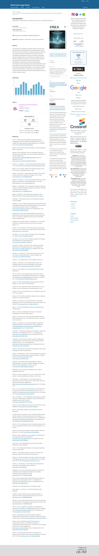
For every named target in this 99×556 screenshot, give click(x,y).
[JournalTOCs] (78, 109)
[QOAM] (78, 111)
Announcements (35, 7)
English (72, 216)
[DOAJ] (78, 71)
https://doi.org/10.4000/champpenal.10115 (25, 277)
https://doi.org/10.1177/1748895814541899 (22, 503)
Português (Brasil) (74, 220)
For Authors (72, 206)
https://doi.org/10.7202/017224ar (20, 334)
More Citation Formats (55, 76)
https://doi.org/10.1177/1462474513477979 (36, 518)
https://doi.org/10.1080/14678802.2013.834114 (23, 366)
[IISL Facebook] (76, 15)
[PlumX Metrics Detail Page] (15, 109)
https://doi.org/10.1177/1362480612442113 (22, 191)
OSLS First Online (14, 7)
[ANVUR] (78, 97)
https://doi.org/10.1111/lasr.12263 (20, 231)
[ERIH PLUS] (78, 95)
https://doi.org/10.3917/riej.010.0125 (20, 344)
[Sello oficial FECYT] (78, 33)
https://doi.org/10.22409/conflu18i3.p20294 (22, 402)
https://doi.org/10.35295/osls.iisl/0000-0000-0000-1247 (27, 35)
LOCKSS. (75, 132)
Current (22, 7)
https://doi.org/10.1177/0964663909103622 (22, 497)
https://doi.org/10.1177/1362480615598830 (30, 536)
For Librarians (73, 208)
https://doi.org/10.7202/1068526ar (20, 438)
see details (27, 110)
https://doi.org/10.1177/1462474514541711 (29, 304)
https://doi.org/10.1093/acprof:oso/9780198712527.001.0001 (31, 165)
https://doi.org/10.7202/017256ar (27, 143)
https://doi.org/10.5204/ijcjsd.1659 (20, 208)
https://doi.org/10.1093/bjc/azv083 (20, 248)
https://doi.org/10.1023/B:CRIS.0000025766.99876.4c (24, 157)
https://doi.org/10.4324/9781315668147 (29, 406)
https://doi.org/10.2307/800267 (19, 467)
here (81, 133)
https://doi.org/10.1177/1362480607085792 (22, 176)
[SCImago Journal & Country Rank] (78, 78)
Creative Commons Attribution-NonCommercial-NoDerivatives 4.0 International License (57, 108)
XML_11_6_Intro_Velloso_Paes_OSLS (58, 55)
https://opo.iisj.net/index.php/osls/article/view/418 (24, 384)
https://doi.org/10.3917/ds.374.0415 (28, 392)
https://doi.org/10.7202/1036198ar (20, 528)
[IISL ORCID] (83, 15)
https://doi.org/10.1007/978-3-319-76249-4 (31, 266)
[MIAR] (78, 83)
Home (13, 11)
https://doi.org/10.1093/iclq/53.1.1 (20, 481)
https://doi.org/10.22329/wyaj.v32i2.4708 (21, 419)
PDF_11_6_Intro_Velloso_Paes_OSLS (58, 53)
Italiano (72, 222)
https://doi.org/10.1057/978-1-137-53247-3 (34, 196)
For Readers (72, 204)
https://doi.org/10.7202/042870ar (31, 432)
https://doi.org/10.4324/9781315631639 (21, 256)
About (43, 7)
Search (86, 7)
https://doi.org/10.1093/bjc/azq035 (20, 358)
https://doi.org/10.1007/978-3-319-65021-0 (22, 242)
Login (87, 1)
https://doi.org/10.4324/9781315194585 (24, 236)
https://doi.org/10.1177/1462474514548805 (22, 475)
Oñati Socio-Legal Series (20, 5)
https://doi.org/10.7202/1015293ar (23, 510)
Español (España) (74, 218)
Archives (28, 7)
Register (83, 1)
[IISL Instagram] (73, 15)
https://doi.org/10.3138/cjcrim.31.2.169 (31, 460)
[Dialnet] (78, 80)
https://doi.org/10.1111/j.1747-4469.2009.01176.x (23, 183)
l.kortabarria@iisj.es (79, 194)
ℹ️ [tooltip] (33, 116)
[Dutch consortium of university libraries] (78, 116)
